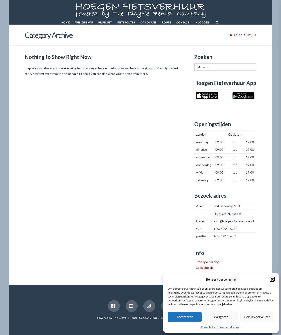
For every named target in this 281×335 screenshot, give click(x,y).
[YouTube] (132, 306)
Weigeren (221, 317)
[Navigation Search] (217, 22)
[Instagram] (149, 306)
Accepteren (185, 317)
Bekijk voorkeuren (257, 317)
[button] (272, 279)
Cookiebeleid (208, 327)
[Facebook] (114, 306)
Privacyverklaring (229, 327)
